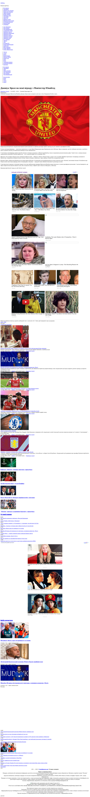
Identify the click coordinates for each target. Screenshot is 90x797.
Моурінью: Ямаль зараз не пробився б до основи (12, 528)
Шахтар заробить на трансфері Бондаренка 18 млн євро (14, 538)
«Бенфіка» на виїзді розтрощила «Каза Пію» (11, 757)
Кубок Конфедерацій (8, 44)
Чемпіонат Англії (7, 32)
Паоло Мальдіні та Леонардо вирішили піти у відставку (18, 497)
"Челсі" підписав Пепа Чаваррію (8, 430)
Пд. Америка (6, 39)
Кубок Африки (6, 48)
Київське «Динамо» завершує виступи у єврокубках (16, 469)
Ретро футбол (6, 23)
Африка (5, 40)
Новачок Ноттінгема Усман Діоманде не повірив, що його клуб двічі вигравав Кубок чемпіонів (23, 348)
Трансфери (6, 9)
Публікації (5, 24)
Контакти (5, 64)
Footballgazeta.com (43, 769)
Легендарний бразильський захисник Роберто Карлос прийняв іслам (22, 661)
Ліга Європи (6, 28)
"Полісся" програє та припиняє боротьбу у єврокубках (17, 511)
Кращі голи (6, 58)
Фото (4, 59)
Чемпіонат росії (7, 38)
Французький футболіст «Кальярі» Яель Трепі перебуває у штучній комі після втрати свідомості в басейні (26, 739)
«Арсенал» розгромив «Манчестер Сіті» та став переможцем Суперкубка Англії (20, 411)
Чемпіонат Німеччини (8, 33)
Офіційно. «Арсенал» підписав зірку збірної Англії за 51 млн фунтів (17, 452)
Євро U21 (5, 18)
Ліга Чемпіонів (7, 26)
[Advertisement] (11, 708)
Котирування (6, 55)
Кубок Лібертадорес (8, 49)
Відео (4, 60)
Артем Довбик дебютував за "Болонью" (10, 520)
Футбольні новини (7, 63)
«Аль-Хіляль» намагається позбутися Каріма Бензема (13, 741)
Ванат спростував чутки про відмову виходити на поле (14, 765)
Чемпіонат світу (7, 15)
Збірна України (7, 13)
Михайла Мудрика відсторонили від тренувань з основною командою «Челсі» (19, 367)
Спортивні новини (7, 62)
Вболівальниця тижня (8, 20)
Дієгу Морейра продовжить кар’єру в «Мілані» (12, 755)
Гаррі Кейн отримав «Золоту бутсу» (9, 536)
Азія (4, 42)
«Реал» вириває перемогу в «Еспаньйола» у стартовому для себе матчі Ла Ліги (19, 523)
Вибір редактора (7, 620)
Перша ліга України (8, 11)
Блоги (4, 54)
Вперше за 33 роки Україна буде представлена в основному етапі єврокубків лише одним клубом (24, 763)
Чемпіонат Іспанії (7, 37)
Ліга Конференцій (7, 29)
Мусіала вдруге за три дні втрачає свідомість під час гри (14, 734)
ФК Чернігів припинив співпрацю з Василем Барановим (14, 518)
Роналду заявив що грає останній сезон (10, 760)
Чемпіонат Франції (7, 35)
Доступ (5, 52)
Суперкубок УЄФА (8, 30)
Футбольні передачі (8, 22)
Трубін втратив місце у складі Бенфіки (12, 483)
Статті (4, 53)
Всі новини (6, 8)
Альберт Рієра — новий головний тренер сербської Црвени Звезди (17, 533)
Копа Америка (6, 47)
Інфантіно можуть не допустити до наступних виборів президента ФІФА (18, 541)
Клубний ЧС (6, 43)
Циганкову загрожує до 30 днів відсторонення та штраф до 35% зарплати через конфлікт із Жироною (25, 736)
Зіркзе (2, 322)
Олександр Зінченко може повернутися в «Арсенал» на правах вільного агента (20, 388)
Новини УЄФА (7, 19)
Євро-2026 (5, 17)
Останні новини (6, 514)
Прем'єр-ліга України (8, 10)
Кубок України (6, 14)
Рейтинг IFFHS (7, 57)
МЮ (5, 322)
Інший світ (6, 45)
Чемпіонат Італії (7, 34)
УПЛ (4, 69)
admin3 (13, 351)
